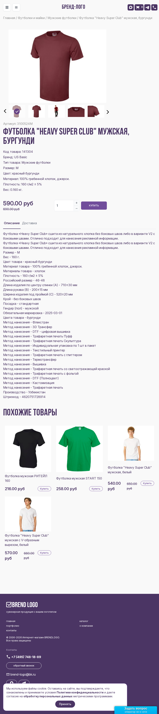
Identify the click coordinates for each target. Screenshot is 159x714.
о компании (86, 625)
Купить (94, 205)
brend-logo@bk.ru (23, 674)
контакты (11, 630)
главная (10, 621)
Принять (65, 704)
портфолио (12, 625)
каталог (84, 621)
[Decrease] (76, 208)
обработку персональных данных (48, 696)
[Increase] (76, 203)
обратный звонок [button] (23, 665)
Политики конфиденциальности (80, 692)
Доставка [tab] (29, 223)
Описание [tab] (12, 223)
